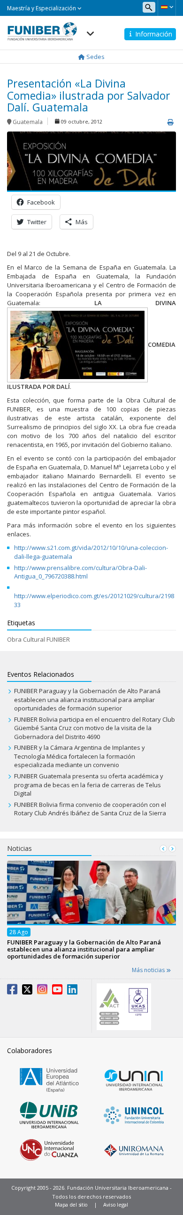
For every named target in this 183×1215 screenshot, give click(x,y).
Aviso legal (115, 1204)
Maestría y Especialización (42, 8)
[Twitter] (27, 991)
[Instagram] (42, 991)
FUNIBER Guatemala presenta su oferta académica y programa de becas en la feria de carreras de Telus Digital (88, 785)
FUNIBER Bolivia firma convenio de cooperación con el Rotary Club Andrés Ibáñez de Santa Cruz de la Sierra (90, 809)
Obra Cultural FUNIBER (38, 639)
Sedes (95, 56)
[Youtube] (57, 991)
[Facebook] (12, 991)
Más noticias (149, 970)
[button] (166, 7)
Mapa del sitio (71, 1204)
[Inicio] (42, 28)
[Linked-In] (72, 991)
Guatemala (28, 122)
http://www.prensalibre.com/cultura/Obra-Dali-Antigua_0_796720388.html (80, 572)
